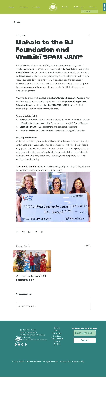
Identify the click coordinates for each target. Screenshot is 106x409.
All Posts (17, 22)
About (11, 7)
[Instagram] (16, 344)
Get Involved (79, 7)
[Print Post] (42, 232)
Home (57, 328)
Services (36, 7)
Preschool (23, 7)
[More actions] (88, 35)
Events (65, 7)
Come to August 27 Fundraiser (31, 278)
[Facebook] (19, 344)
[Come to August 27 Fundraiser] (32, 261)
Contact (92, 7)
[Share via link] (36, 232)
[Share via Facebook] (17, 232)
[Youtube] (22, 344)
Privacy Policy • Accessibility (72, 361)
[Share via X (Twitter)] (23, 232)
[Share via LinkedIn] (29, 232)
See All (87, 246)
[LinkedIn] (26, 344)
